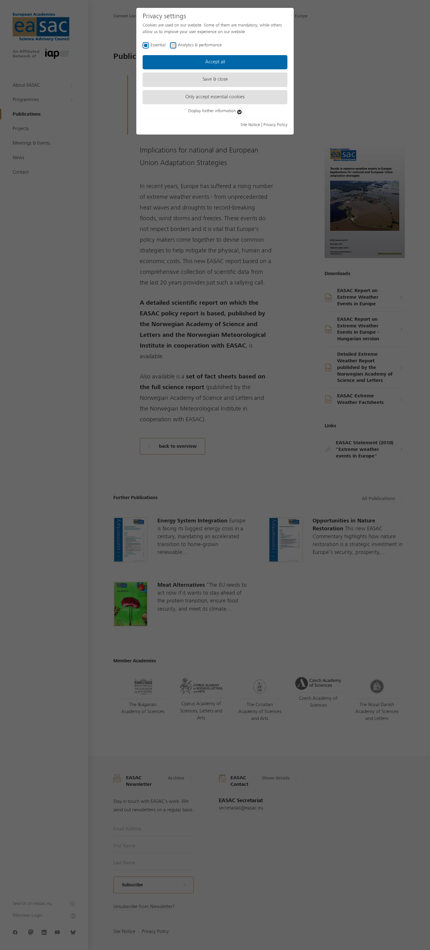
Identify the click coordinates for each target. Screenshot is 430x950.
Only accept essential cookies (215, 97)
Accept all (215, 62)
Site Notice (250, 125)
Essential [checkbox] (158, 45)
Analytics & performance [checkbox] (200, 45)
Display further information (212, 111)
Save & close (215, 79)
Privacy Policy (275, 125)
